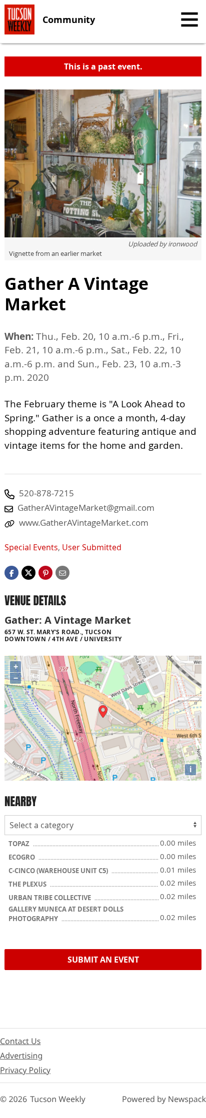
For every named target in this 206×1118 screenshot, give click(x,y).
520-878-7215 (46, 493)
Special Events (31, 547)
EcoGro (22, 857)
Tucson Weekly (58, 1099)
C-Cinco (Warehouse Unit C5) (59, 870)
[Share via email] (63, 571)
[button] (45, 571)
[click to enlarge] (103, 163)
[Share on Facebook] (11, 571)
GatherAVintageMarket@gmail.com (86, 507)
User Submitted (92, 547)
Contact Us (20, 1041)
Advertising (21, 1055)
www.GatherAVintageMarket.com (83, 522)
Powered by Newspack (164, 1099)
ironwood (182, 243)
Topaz (19, 843)
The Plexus (28, 884)
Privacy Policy (25, 1070)
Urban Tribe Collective (50, 897)
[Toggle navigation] (189, 19)
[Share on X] (29, 571)
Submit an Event (103, 959)
